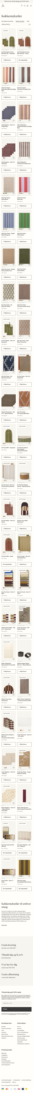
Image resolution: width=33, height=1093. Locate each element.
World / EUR (16, 19)
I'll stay (16, 36)
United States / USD (16, 25)
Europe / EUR (16, 22)
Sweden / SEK (16, 31)
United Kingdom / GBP (16, 28)
